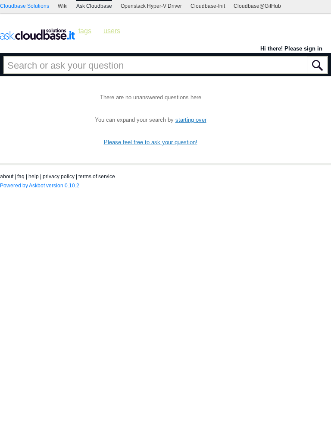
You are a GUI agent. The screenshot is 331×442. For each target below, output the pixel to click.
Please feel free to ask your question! (150, 142)
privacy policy (59, 177)
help (33, 177)
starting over (190, 120)
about (6, 177)
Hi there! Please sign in (291, 48)
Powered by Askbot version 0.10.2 (39, 186)
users (111, 31)
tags (84, 31)
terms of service (96, 177)
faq (21, 177)
